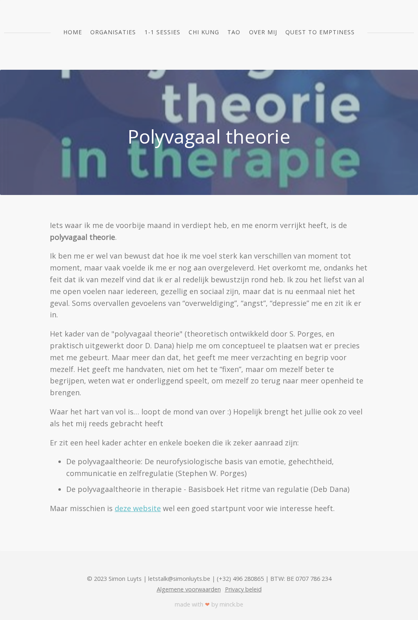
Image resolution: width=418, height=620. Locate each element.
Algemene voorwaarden (189, 589)
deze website (138, 508)
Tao (233, 32)
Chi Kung (204, 32)
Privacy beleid (243, 589)
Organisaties (113, 32)
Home (72, 32)
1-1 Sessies (162, 32)
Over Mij (263, 32)
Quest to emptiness (320, 32)
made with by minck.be (209, 604)
